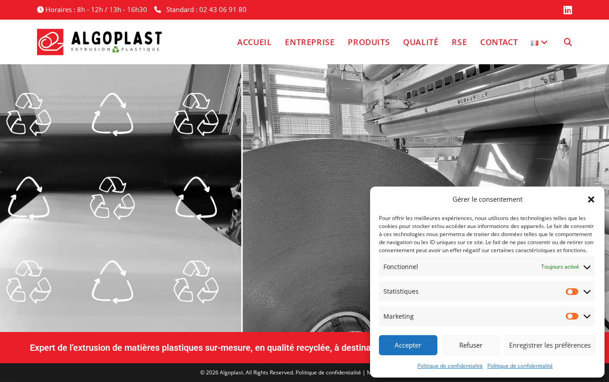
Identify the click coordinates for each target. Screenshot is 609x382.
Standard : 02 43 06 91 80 (206, 9)
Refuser (470, 344)
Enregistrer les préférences (550, 344)
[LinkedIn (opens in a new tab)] (566, 10)
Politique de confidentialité (450, 366)
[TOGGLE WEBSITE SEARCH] (568, 42)
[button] (591, 199)
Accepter (408, 344)
